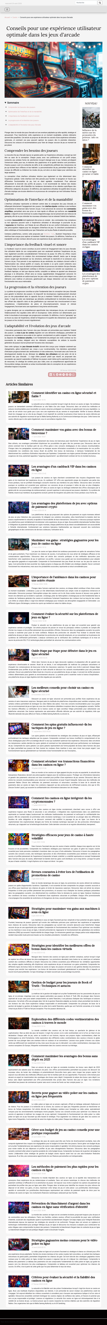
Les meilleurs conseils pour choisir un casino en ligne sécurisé (63, 689)
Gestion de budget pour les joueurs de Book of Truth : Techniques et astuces (62, 984)
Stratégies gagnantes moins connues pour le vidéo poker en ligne (64, 1241)
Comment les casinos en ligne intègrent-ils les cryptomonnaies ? (62, 799)
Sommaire (13, 102)
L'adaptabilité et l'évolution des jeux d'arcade (24, 125)
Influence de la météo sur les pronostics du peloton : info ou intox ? (90, 135)
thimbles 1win (49, 234)
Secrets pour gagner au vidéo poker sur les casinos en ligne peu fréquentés (64, 1094)
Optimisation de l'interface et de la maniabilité (25, 112)
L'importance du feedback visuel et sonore (23, 116)
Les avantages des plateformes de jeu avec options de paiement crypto (91, 279)
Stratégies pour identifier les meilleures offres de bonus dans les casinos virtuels (63, 947)
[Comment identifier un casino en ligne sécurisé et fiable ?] (91, 154)
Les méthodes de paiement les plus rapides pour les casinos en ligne (65, 1168)
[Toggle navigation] (7, 9)
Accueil (7, 17)
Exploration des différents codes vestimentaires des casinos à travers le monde (65, 1020)
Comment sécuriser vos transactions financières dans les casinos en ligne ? (63, 762)
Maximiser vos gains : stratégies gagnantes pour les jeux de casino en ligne (65, 541)
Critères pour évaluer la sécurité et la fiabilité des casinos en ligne (63, 1278)
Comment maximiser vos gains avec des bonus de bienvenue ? (89, 208)
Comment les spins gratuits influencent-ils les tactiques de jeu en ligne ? (62, 726)
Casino (14, 17)
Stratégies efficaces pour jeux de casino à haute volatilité (63, 836)
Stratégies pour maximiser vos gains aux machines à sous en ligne (66, 910)
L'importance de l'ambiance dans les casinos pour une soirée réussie (64, 578)
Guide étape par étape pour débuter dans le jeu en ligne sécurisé (64, 652)
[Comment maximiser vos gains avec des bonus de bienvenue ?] (91, 190)
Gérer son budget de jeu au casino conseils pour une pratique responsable (66, 1131)
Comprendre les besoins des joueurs (21, 107)
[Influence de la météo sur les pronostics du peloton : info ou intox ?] (91, 117)
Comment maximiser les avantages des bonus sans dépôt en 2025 (65, 1057)
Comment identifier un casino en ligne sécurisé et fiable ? (90, 172)
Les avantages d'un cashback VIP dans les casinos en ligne (91, 243)
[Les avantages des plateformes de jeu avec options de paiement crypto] (91, 261)
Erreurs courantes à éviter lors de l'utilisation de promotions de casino (63, 873)
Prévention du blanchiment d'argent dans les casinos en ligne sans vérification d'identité (61, 1205)
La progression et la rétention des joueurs (23, 120)
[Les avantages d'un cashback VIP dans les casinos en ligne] (91, 227)
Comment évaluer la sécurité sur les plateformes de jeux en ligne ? (65, 615)
